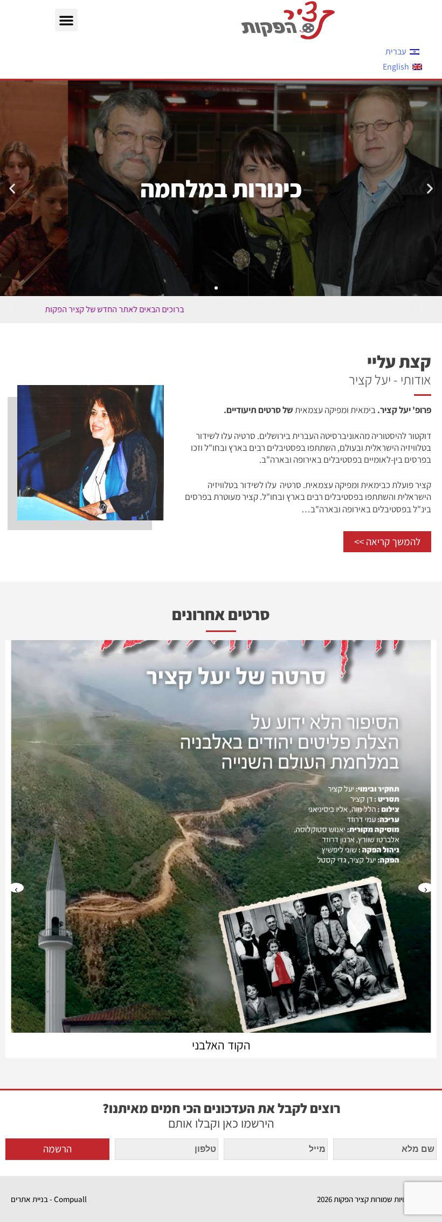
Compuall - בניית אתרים (49, 1199)
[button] (66, 20)
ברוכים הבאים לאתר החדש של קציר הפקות (160, 309)
